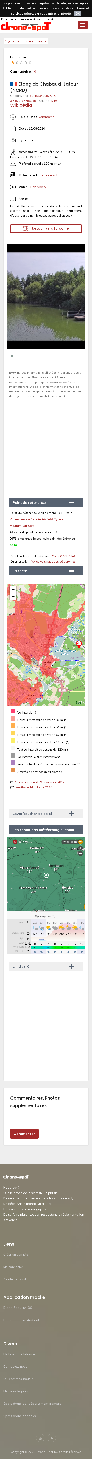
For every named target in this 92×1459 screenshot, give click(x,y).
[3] (21, 62)
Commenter (24, 1134)
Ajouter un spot (14, 1279)
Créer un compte (15, 1254)
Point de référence (29, 502)
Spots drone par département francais (32, 1404)
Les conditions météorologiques (41, 829)
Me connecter (13, 1267)
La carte (20, 570)
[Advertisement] (46, 446)
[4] (26, 62)
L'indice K (21, 966)
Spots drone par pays (19, 1416)
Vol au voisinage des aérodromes (53, 561)
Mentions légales (15, 1391)
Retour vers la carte (50, 228)
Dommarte (46, 117)
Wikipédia (21, 105)
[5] (30, 62)
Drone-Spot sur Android (21, 1320)
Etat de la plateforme (19, 1354)
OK (77, 13)
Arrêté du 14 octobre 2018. (34, 787)
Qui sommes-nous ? (18, 1379)
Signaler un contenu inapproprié (26, 41)
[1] (12, 62)
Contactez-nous (15, 1366)
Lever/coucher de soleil (33, 813)
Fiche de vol (48, 175)
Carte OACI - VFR (64, 556)
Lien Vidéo (38, 187)
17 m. (54, 101)
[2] (17, 62)
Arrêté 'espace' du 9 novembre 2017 (39, 782)
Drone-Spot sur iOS (17, 1308)
